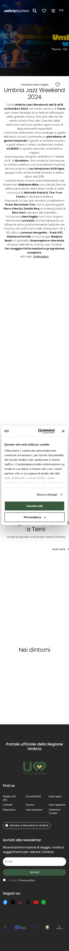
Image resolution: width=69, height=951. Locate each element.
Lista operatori (57, 804)
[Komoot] (43, 902)
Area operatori (34, 809)
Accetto (22, 880)
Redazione (9, 809)
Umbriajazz (41, 256)
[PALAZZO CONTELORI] (47, 601)
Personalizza (32, 517)
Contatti (7, 804)
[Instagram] (20, 902)
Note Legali (55, 796)
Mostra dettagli (47, 494)
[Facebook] (5, 902)
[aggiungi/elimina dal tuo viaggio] (29, 663)
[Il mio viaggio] (44, 11)
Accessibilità (33, 796)
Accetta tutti (34, 506)
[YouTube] (36, 902)
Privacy (30, 804)
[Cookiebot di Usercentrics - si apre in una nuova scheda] (40, 431)
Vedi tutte (59, 549)
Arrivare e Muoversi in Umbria (29, 825)
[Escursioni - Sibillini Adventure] (17, 601)
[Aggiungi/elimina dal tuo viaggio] (26, 561)
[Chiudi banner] (63, 431)
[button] (62, 10)
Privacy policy (27, 880)
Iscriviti (34, 872)
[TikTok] (28, 902)
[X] (13, 902)
